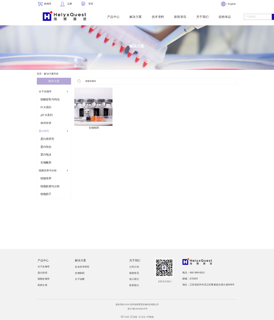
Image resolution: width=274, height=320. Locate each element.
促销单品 (225, 16)
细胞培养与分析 (48, 170)
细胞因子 (45, 194)
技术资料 (158, 16)
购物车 (47, 3)
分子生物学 (45, 91)
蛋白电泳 (45, 154)
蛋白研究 (44, 131)
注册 (69, 3)
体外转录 (45, 123)
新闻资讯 (180, 16)
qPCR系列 (46, 115)
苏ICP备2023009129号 (137, 309)
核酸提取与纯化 (50, 99)
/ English (231, 4)
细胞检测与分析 (50, 186)
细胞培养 (45, 178)
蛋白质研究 (47, 138)
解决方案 (136, 16)
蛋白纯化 (45, 146)
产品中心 (113, 16)
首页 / (40, 73)
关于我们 (202, 16)
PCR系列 (45, 107)
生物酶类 (45, 162)
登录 (90, 3)
